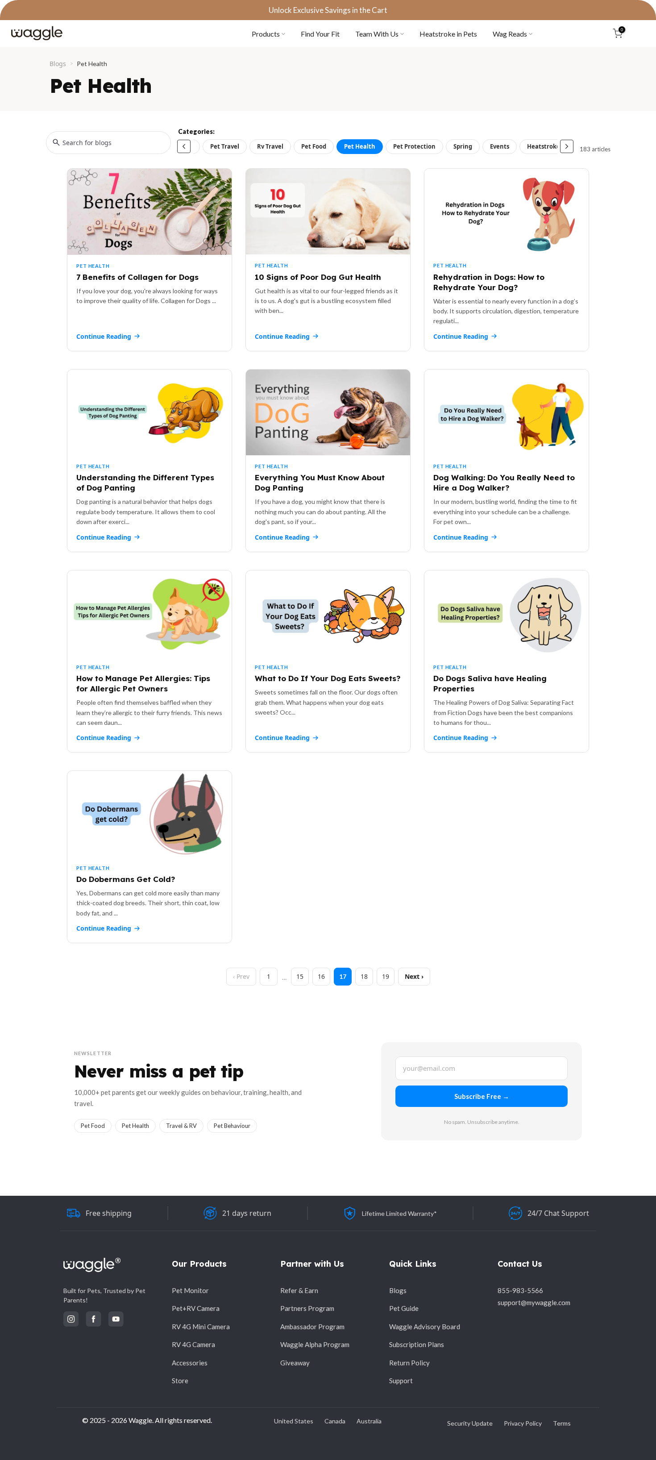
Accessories (190, 1363)
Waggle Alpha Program (314, 1344)
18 (364, 976)
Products (266, 33)
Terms (562, 1423)
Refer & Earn (299, 1290)
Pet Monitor (190, 1290)
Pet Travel (224, 146)
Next (412, 976)
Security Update (470, 1423)
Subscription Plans (416, 1344)
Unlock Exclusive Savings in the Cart (328, 10)
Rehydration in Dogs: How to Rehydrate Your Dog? (488, 282)
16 (321, 976)
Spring (462, 146)
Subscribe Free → (481, 1096)
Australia (369, 1421)
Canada (334, 1421)
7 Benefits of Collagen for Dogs (137, 277)
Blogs (58, 63)
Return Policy (409, 1363)
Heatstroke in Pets (448, 33)
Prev (243, 976)
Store (180, 1381)
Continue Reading (103, 336)
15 (299, 976)
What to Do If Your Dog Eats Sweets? (327, 678)
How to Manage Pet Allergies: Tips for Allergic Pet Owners (143, 683)
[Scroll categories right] (566, 146)
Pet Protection (414, 146)
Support (401, 1381)
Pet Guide (404, 1308)
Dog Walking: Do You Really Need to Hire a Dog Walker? (504, 482)
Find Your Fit (320, 33)
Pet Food (313, 146)
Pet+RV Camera (196, 1308)
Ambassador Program (312, 1327)
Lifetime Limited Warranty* (399, 1213)
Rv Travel (270, 146)
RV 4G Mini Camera (201, 1327)
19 (385, 976)
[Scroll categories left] (184, 146)
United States (293, 1421)
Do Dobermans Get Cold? (125, 879)
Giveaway (295, 1363)
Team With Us (377, 33)
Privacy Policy (523, 1423)
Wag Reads (510, 33)
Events (499, 146)
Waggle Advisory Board (424, 1327)
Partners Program (307, 1308)
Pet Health (359, 146)
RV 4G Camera (193, 1344)
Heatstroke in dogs (554, 146)
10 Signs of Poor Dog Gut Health (318, 277)
